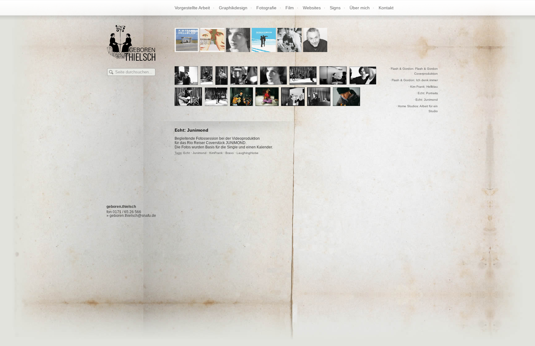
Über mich (360, 7)
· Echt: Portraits (427, 93)
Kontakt (386, 7)
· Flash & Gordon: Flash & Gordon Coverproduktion (413, 71)
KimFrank (216, 153)
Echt (186, 153)
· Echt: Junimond (426, 99)
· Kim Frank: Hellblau (423, 86)
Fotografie (266, 7)
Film (289, 7)
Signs (335, 7)
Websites (312, 7)
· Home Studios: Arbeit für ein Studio (417, 108)
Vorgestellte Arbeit (192, 7)
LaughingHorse (248, 153)
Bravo (229, 153)
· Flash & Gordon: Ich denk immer (414, 80)
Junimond (200, 153)
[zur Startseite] (131, 59)
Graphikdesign (233, 7)
